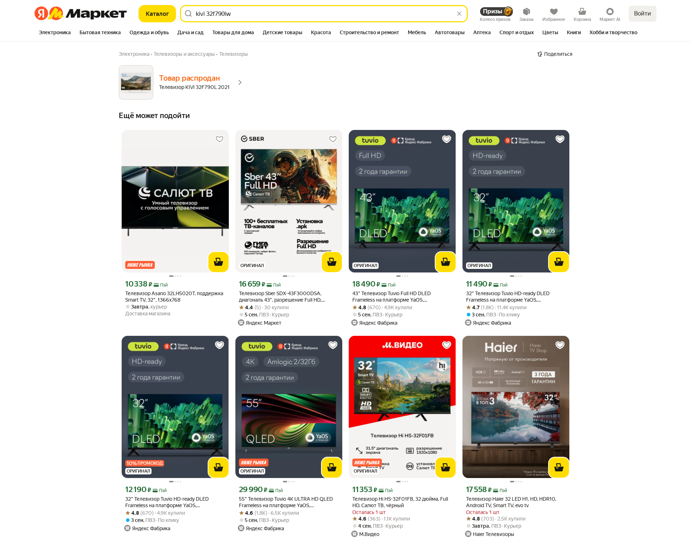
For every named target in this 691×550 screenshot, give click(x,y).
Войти (642, 13)
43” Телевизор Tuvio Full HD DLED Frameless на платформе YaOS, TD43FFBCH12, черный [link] (391, 296)
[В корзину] (218, 262)
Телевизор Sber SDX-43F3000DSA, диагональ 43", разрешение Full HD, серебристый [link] (280, 296)
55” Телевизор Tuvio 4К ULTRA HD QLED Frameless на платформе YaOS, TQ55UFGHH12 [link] (286, 502)
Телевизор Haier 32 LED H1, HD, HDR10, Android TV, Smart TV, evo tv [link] (511, 502)
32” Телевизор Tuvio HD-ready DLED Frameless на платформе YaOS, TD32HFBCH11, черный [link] (508, 296)
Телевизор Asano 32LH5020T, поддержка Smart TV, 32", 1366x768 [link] (174, 296)
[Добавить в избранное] (219, 139)
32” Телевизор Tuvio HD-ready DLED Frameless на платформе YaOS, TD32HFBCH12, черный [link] (167, 502)
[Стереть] (459, 13)
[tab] (55, 33)
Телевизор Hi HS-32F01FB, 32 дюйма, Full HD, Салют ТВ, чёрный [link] (400, 502)
